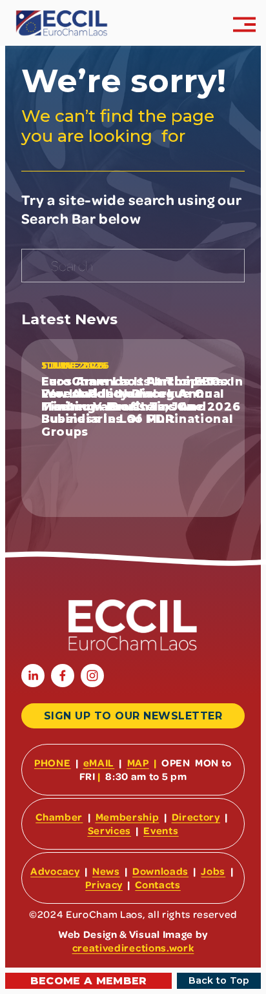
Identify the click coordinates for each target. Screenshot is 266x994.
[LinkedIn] (33, 675)
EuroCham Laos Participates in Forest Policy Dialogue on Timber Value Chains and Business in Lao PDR (142, 400)
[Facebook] (62, 675)
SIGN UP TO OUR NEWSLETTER (133, 716)
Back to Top (219, 980)
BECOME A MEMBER (88, 981)
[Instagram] (92, 675)
